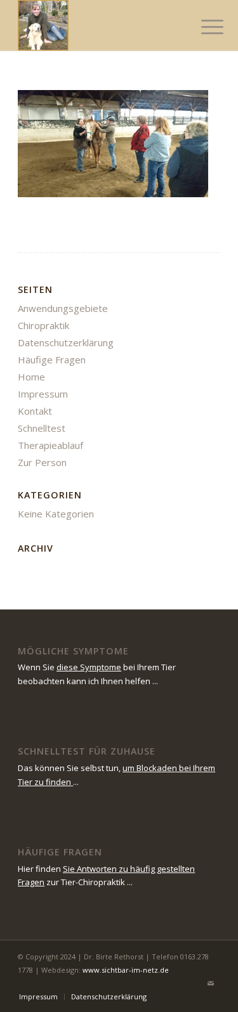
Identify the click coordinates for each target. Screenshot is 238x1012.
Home (31, 376)
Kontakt (35, 411)
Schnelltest (41, 428)
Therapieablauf (50, 445)
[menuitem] (202, 26)
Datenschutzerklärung (66, 342)
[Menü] (202, 26)
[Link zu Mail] (210, 983)
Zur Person (42, 462)
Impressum (43, 393)
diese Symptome (88, 667)
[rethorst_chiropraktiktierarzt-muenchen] (99, 25)
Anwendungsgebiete (63, 308)
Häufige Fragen (52, 359)
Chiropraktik (43, 325)
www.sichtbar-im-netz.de (126, 970)
